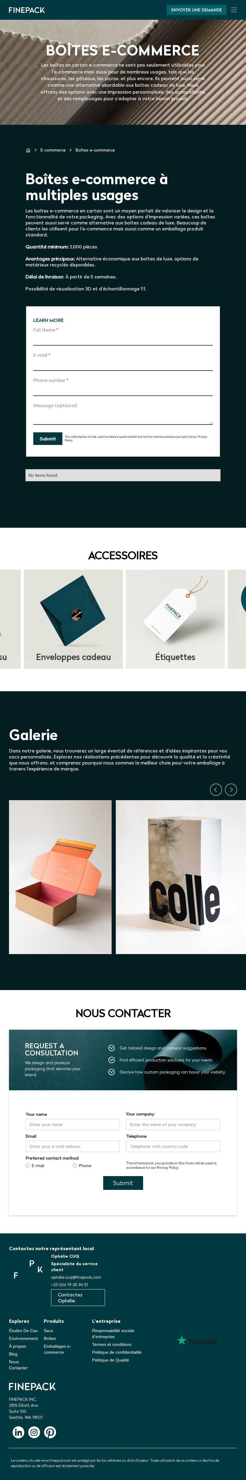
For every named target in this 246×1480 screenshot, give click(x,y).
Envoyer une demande (196, 10)
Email (31, 1136)
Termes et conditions (111, 1344)
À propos (17, 1346)
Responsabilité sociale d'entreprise (113, 1333)
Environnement (23, 1338)
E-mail (41, 355)
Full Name (45, 330)
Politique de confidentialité (117, 1352)
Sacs (48, 1330)
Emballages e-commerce (57, 1349)
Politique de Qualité (110, 1360)
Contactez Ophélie (70, 1297)
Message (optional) (55, 405)
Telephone (136, 1136)
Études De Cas (23, 1330)
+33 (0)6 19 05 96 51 (69, 1285)
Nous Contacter (18, 1364)
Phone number (50, 380)
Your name (36, 1114)
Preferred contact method (52, 1158)
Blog (13, 1354)
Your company (140, 1114)
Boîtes (50, 1338)
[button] (216, 790)
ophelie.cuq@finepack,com (76, 1277)
